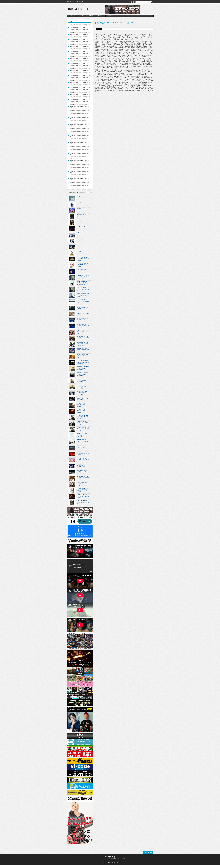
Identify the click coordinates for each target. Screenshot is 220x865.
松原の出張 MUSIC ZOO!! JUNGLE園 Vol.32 (80, 87)
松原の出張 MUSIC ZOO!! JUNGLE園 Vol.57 (80, 29)
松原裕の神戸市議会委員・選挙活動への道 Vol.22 (79, 111)
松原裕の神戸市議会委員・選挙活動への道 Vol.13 (79, 143)
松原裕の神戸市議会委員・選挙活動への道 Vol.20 (79, 118)
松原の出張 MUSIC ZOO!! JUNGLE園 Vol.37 (80, 75)
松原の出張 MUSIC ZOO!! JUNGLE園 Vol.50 (80, 46)
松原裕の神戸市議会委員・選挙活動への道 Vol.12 (79, 147)
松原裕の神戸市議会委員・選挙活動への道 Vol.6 (79, 168)
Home (93, 858)
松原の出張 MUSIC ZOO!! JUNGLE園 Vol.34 (80, 82)
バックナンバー (81, 15)
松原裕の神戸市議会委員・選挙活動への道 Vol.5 (79, 172)
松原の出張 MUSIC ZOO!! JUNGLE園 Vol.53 (80, 39)
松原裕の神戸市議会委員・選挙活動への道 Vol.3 (79, 179)
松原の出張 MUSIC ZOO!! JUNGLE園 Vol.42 (80, 65)
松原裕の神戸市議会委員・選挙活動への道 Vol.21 (79, 114)
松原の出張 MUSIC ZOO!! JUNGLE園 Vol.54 (80, 37)
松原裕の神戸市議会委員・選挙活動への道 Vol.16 (79, 132)
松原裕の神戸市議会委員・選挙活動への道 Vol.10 (79, 154)
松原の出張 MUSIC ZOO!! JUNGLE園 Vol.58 (80, 27)
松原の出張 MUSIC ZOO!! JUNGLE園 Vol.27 (80, 97)
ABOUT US (72, 15)
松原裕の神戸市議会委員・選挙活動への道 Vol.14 (79, 139)
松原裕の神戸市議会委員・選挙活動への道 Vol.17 (79, 129)
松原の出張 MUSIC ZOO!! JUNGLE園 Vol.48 (80, 51)
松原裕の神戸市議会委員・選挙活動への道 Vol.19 (79, 121)
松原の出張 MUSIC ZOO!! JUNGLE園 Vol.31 (80, 89)
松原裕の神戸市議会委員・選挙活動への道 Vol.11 (79, 150)
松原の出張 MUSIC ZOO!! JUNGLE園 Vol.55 (80, 34)
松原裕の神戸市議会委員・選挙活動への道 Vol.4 (79, 175)
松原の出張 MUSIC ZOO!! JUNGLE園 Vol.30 (80, 92)
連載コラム (110, 15)
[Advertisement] (107, 104)
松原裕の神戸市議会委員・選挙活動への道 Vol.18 (79, 125)
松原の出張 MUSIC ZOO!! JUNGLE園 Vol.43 (80, 63)
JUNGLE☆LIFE (78, 9)
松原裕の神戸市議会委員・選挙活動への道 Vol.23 (79, 107)
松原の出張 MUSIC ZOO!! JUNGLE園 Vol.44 (80, 61)
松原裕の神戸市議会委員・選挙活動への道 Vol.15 (79, 136)
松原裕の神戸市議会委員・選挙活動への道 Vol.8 (79, 161)
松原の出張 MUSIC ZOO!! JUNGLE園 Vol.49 (80, 49)
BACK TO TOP (148, 852)
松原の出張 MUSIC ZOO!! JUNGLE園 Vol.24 (80, 104)
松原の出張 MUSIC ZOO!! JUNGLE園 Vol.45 (80, 58)
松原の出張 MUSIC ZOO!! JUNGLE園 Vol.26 (80, 99)
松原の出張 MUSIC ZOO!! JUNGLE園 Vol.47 (80, 53)
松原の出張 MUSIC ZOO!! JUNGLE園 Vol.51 (80, 44)
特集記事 (91, 15)
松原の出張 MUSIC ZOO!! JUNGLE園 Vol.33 (80, 85)
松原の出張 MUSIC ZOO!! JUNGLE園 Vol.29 (80, 94)
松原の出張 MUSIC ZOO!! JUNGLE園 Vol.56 (80, 32)
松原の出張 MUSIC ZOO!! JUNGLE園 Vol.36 (80, 77)
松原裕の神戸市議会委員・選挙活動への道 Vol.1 (79, 186)
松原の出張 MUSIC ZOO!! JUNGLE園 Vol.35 (80, 80)
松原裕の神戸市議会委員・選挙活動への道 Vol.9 (79, 157)
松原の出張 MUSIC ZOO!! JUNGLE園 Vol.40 (80, 70)
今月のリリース (100, 15)
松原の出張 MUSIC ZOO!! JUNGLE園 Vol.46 (80, 56)
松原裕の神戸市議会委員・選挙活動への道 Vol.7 (79, 165)
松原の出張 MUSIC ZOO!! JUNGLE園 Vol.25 (80, 101)
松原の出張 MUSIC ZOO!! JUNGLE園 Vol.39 (80, 73)
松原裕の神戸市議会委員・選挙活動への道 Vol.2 (79, 183)
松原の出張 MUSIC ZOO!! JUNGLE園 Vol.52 (80, 41)
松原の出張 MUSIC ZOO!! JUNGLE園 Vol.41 (80, 68)
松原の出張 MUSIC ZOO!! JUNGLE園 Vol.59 (80, 25)
